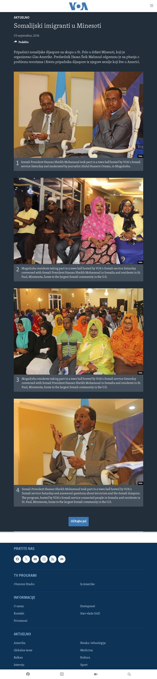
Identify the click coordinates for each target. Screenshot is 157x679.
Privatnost (20, 620)
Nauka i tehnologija (93, 643)
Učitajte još (78, 521)
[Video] (95, 674)
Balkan (18, 657)
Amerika (19, 643)
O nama (19, 606)
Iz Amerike (87, 584)
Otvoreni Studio (24, 584)
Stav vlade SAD (90, 613)
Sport (83, 665)
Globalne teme (23, 650)
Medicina (86, 650)
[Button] (21, 43)
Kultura (85, 657)
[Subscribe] (61, 559)
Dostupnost (87, 606)
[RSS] (52, 559)
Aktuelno (21, 18)
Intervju (19, 665)
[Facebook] (28, 674)
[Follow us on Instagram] (44, 559)
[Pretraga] (129, 674)
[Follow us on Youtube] (35, 559)
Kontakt (19, 613)
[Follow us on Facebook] (17, 559)
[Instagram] (62, 674)
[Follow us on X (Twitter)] (26, 559)
